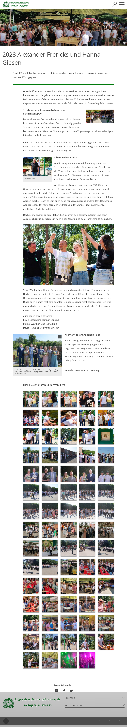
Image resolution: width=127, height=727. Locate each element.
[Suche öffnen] (114, 4)
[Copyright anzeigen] (124, 43)
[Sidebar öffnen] (122, 4)
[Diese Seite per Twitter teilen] (71, 693)
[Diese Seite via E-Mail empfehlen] (57, 693)
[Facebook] (6, 721)
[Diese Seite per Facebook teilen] (64, 693)
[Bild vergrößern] (100, 116)
